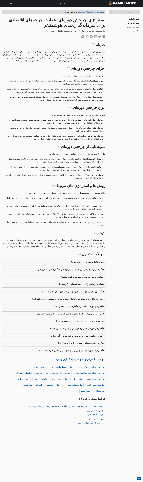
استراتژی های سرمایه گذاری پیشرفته (74, 359)
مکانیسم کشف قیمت (95, 385)
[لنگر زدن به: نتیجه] (95, 232)
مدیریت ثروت (133, 22)
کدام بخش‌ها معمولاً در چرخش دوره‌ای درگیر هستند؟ (81, 284)
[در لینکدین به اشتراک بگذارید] (95, 36)
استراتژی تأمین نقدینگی (32, 385)
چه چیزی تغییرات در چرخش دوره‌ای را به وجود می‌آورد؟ (79, 321)
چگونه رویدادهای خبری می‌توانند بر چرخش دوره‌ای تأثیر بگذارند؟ (76, 335)
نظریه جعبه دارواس (59, 379)
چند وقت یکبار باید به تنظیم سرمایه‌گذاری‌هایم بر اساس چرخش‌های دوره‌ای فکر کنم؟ (67, 299)
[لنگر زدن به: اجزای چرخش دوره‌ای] (68, 68)
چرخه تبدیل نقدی (96, 418)
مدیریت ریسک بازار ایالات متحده (90, 367)
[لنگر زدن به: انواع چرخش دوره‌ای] (70, 107)
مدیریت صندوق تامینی (95, 379)
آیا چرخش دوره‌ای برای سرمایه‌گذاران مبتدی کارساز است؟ (78, 306)
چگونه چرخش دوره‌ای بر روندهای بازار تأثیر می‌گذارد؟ (80, 343)
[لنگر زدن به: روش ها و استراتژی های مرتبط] (54, 185)
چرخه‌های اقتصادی (95, 414)
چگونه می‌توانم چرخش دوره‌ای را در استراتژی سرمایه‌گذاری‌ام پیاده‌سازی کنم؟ (70, 269)
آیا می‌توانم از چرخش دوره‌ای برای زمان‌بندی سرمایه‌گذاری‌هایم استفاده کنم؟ (71, 350)
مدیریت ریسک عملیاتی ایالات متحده (89, 373)
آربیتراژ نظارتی (23, 379)
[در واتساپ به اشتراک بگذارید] (86, 36)
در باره (58, 3)
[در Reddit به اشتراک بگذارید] (90, 36)
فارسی (9, 3)
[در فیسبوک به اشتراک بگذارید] (103, 36)
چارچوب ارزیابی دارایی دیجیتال (90, 422)
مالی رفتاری (77, 379)
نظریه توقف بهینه (75, 385)
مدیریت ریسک (133, 26)
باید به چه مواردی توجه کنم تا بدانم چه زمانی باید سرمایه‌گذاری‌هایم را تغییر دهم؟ (69, 313)
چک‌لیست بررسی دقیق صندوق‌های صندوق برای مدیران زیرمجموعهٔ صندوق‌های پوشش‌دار (66, 406)
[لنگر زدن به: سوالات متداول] (79, 253)
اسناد (65, 3)
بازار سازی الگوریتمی (55, 385)
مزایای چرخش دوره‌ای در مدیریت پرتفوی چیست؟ (82, 276)
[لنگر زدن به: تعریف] (93, 44)
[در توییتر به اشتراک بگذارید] (99, 36)
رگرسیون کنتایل (40, 379)
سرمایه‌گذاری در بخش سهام (92, 391)
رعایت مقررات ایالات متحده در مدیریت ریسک (53, 367)
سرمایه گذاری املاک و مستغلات (28, 373)
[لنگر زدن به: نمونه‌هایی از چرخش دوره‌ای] (58, 146)
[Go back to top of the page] (139, 478)
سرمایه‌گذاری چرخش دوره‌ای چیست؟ (87, 262)
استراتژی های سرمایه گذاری (58, 373)
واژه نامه (135, 30)
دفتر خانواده (134, 19)
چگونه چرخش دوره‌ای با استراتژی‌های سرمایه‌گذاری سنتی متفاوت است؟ (72, 291)
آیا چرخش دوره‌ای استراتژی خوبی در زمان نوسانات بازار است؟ (76, 328)
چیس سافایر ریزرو (95, 410)
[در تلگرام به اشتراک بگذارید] (82, 36)
